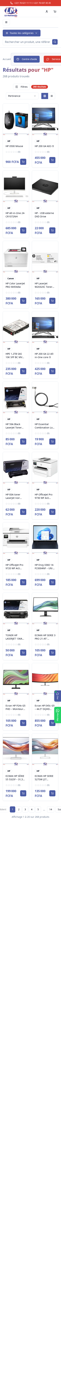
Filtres (24, 86)
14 (50, 809)
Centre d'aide (29, 59)
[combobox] (22, 96)
